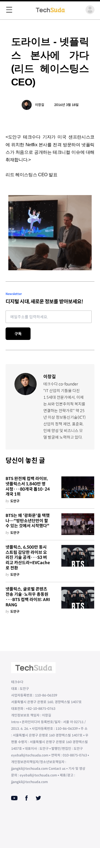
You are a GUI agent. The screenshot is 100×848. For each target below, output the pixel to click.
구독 (18, 333)
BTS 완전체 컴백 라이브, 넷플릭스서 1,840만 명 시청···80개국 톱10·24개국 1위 (28, 486)
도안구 (14, 501)
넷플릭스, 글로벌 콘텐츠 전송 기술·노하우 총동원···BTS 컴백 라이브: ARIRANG (28, 597)
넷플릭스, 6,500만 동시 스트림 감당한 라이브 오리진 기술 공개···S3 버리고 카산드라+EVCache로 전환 (28, 558)
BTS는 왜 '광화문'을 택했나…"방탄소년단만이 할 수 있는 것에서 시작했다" (28, 521)
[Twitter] (38, 798)
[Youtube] (14, 798)
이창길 (39, 105)
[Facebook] (26, 798)
